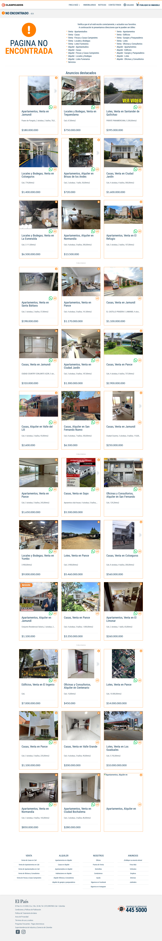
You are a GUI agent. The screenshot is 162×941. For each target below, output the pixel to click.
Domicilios (98, 869)
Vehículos (133, 869)
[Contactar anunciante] (55, 108)
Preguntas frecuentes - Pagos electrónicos (29, 924)
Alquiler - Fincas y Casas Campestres (83, 53)
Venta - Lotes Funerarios (78, 44)
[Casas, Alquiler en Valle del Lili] (38, 405)
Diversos (133, 878)
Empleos (133, 873)
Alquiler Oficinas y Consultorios (64, 878)
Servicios (72, 62)
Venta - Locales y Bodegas (79, 41)
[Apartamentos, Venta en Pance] (81, 281)
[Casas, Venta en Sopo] (81, 472)
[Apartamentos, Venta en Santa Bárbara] (38, 281)
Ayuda (98, 878)
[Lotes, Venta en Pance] (81, 534)
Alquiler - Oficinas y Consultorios (130, 59)
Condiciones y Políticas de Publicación (28, 910)
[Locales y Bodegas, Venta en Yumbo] (38, 534)
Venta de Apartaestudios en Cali (28, 869)
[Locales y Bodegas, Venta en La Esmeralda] (38, 214)
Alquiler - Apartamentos (126, 47)
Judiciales (133, 882)
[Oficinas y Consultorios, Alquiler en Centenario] (81, 663)
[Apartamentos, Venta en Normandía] (38, 787)
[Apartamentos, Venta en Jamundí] (38, 90)
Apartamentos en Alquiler (63, 860)
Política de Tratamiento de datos (26, 913)
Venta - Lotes (122, 41)
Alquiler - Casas (74, 50)
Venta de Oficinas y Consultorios (28, 873)
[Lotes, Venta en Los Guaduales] (123, 725)
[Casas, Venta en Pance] (123, 343)
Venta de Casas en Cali (29, 860)
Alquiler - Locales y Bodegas (80, 56)
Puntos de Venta (98, 865)
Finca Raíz (74, 5)
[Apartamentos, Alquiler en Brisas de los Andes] (81, 152)
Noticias (102, 5)
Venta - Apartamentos (126, 31)
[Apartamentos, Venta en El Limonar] (123, 596)
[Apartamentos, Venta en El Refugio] (123, 214)
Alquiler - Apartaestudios (78, 47)
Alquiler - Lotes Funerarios (79, 59)
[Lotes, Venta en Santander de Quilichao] (123, 90)
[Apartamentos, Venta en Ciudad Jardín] (81, 343)
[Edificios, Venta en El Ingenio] (38, 663)
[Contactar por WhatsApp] (51, 108)
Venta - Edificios (123, 34)
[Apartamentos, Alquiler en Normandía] (81, 214)
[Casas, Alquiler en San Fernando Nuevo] (81, 405)
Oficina (98, 860)
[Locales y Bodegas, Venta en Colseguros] (38, 152)
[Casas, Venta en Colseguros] (123, 534)
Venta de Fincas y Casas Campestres (29, 878)
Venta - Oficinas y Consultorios (129, 44)
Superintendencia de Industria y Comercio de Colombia (33, 927)
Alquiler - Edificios (124, 50)
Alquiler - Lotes (123, 56)
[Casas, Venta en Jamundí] (123, 281)
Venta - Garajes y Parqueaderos (130, 37)
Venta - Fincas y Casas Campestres (83, 37)
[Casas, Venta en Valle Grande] (81, 725)
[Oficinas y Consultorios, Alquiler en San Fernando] (123, 472)
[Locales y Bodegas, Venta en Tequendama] (81, 90)
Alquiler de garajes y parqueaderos (63, 882)
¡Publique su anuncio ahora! (133, 860)
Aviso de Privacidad (21, 917)
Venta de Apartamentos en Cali (29, 865)
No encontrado (17, 13)
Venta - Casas (74, 34)
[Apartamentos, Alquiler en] (123, 787)
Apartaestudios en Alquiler (63, 869)
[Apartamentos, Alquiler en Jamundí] (38, 596)
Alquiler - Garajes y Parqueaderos (130, 53)
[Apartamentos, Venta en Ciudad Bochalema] (81, 787)
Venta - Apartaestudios (77, 31)
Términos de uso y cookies (24, 920)
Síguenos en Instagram (98, 887)
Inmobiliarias (89, 5)
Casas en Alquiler (63, 865)
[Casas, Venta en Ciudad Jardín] (123, 152)
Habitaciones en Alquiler (64, 873)
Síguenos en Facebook (98, 882)
